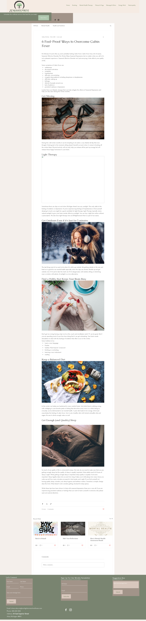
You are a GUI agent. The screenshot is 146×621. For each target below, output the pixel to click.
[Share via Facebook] (42, 504)
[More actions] (103, 37)
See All (111, 518)
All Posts (35, 25)
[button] (110, 25)
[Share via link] (51, 504)
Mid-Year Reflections (70, 538)
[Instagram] (58, 20)
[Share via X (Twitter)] (46, 504)
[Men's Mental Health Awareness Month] (100, 528)
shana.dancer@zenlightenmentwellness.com (26, 608)
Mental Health (45, 25)
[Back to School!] (45, 528)
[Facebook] (55, 20)
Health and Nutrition (59, 25)
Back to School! (40, 538)
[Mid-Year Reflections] (73, 528)
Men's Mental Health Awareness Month (97, 539)
